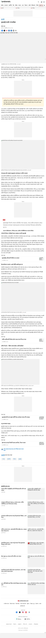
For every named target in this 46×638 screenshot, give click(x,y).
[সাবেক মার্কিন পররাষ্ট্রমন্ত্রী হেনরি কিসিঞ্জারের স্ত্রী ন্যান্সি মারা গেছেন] (36, 494)
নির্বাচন (14, 459)
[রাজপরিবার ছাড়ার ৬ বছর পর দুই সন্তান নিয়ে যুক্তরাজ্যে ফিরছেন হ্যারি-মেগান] (36, 548)
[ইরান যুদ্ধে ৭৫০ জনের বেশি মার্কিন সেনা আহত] (36, 561)
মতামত (19, 5)
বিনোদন (26, 5)
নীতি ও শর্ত (25, 624)
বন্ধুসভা (28, 603)
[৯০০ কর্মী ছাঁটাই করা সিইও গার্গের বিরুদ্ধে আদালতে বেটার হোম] (36, 588)
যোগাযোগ (30, 624)
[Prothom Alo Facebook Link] (17, 612)
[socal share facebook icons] (2, 31)
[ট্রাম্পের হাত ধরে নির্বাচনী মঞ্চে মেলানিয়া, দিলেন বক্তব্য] (41, 443)
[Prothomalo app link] (19, 619)
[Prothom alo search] (38, 2)
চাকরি (29, 5)
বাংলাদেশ (6, 5)
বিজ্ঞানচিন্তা (17, 603)
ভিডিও (37, 5)
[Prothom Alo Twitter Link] (20, 612)
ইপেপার (37, 603)
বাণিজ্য (16, 5)
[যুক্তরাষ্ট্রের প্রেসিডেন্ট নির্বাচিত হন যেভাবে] (41, 259)
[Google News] (29, 612)
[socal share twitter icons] (4, 31)
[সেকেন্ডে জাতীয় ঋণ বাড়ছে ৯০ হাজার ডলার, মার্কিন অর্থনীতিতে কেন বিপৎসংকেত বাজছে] (36, 507)
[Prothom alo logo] (23, 601)
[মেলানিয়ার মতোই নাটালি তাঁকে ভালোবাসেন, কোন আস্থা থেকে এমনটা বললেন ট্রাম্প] (36, 575)
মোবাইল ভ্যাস (22, 606)
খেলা (23, 5)
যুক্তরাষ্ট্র (2, 19)
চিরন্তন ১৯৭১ (32, 603)
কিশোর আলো (12, 603)
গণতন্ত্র (3, 459)
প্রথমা (40, 603)
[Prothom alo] (6, 2)
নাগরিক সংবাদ (6, 603)
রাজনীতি (10, 5)
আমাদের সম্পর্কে (9, 624)
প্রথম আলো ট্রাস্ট (23, 603)
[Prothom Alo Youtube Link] (26, 612)
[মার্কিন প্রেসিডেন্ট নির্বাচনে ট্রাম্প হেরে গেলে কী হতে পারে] (41, 340)
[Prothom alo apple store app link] (27, 619)
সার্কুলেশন (19, 624)
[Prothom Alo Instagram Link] (23, 612)
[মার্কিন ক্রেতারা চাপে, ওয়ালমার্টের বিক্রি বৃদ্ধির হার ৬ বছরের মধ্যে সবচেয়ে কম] (36, 534)
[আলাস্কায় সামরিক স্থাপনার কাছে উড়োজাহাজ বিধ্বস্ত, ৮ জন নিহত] (36, 521)
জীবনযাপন (33, 5)
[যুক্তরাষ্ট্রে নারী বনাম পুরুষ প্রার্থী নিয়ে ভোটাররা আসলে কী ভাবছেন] (41, 418)
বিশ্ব (13, 5)
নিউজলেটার (36, 624)
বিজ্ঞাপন (14, 624)
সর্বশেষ (2, 5)
